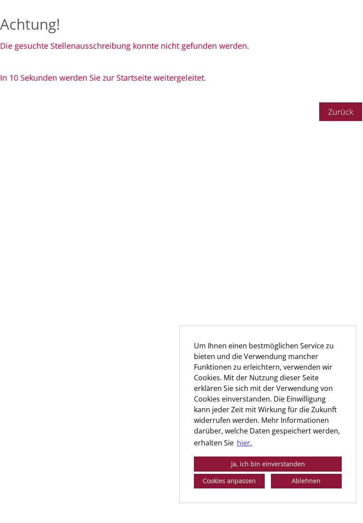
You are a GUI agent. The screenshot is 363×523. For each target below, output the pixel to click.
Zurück (340, 111)
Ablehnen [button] (306, 480)
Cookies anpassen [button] (229, 480)
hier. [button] (244, 443)
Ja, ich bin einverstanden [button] (268, 464)
